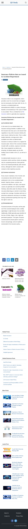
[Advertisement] (14, 20)
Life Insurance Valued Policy (9, 379)
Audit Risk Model (7, 362)
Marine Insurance (7, 335)
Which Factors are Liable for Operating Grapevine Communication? (12, 366)
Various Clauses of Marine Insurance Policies (13, 349)
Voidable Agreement (8, 352)
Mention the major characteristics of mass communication (13, 370)
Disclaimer (18, 513)
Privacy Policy (19, 516)
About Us (6, 513)
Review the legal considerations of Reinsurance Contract (14, 345)
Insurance (5, 79)
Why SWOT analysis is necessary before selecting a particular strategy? (13, 375)
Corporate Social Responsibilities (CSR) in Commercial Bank (13, 383)
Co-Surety (5, 338)
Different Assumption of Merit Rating (11, 341)
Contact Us (7, 516)
